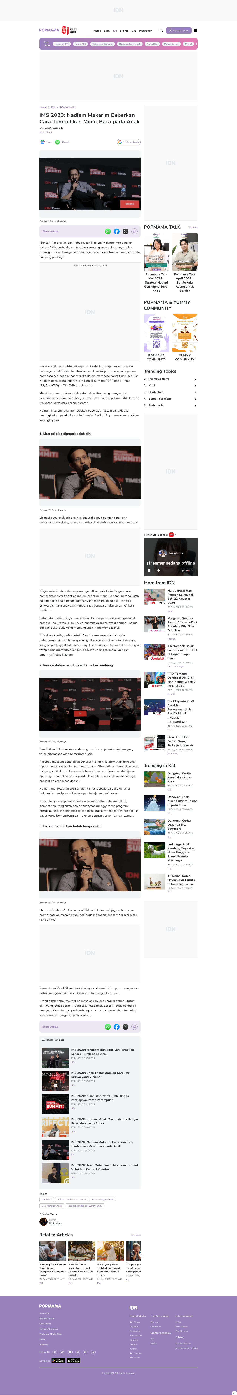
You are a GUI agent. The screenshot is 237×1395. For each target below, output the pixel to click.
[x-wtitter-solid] (125, 231)
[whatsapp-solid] (108, 231)
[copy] (134, 231)
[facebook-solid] (117, 231)
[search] (161, 30)
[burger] (195, 30)
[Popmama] (58, 30)
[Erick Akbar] (43, 1222)
